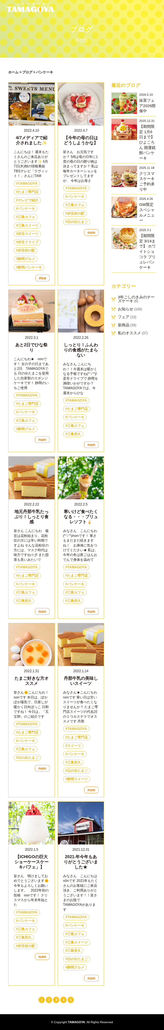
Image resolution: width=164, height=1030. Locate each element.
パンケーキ (26, 208)
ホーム (13, 72)
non (91, 232)
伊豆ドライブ (28, 242)
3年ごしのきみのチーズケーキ (136, 299)
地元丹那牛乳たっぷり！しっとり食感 (32, 516)
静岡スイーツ (77, 779)
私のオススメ (129, 333)
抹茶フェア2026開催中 (147, 105)
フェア (123, 317)
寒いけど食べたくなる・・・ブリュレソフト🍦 (81, 516)
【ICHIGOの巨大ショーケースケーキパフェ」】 (32, 861)
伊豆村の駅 (26, 250)
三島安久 (74, 434)
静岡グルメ (26, 259)
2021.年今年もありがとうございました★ (81, 861)
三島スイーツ (28, 225)
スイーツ (74, 745)
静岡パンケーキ (30, 267)
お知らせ (125, 309)
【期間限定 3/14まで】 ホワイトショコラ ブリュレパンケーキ (147, 252)
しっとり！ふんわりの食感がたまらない (81, 349)
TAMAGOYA (28, 183)
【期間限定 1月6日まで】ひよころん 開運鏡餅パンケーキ (147, 142)
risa (42, 278)
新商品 (123, 325)
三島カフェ (26, 217)
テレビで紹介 (28, 200)
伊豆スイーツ (28, 234)
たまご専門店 (28, 192)
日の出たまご (77, 222)
